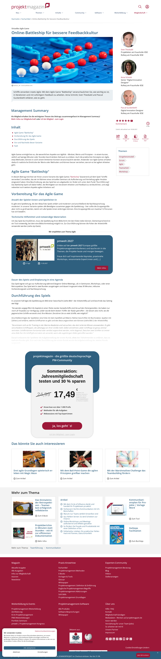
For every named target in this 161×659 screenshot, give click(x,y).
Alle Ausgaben (17, 571)
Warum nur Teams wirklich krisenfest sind (81, 514)
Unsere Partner (111, 629)
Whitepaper (63, 582)
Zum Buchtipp (137, 541)
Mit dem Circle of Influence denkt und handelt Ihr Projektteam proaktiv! (79, 505)
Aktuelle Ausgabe (19, 568)
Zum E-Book (43, 516)
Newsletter (16, 579)
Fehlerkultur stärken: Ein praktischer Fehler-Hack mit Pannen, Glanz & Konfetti (82, 532)
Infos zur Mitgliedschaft (21, 573)
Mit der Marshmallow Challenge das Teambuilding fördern (126, 472)
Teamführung (36, 547)
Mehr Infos (101, 268)
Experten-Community (116, 562)
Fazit (16, 146)
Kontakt (108, 612)
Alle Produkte (64, 609)
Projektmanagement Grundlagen (72, 597)
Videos (108, 573)
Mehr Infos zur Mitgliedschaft (23, 119)
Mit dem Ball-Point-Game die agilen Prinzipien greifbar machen (79, 472)
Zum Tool (136, 519)
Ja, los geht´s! (62, 426)
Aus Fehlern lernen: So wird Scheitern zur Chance (80, 517)
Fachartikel (25, 19)
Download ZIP (126, 136)
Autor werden (111, 621)
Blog (107, 571)
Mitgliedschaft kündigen (115, 615)
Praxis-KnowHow (67, 562)
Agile (121, 164)
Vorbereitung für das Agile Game (27, 136)
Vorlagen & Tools (65, 576)
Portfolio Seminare (19, 621)
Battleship (75, 177)
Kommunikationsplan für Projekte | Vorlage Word (137, 503)
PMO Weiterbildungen (21, 618)
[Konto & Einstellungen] (147, 7)
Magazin (16, 562)
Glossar (61, 579)
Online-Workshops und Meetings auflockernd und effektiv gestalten (78, 522)
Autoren (15, 576)
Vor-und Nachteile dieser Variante (28, 142)
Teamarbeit (124, 168)
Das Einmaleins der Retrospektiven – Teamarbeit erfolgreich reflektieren (43, 505)
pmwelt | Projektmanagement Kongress (28, 623)
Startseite (15, 19)
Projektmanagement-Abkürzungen (72, 591)
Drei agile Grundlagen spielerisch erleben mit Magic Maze (33, 472)
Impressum (110, 632)
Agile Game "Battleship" (24, 132)
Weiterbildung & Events (23, 603)
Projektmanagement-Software (73, 603)
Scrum (122, 160)
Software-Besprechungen (68, 612)
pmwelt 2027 (65, 241)
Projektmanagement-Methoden (71, 571)
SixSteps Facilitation (135, 529)
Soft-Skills (62, 594)
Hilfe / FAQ (109, 609)
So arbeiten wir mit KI (114, 626)
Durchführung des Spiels (24, 139)
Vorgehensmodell (126, 157)
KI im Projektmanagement (22, 615)
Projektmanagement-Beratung (118, 568)
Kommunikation (53, 547)
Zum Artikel (21, 478)
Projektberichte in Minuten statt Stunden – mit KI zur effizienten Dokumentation (44, 530)
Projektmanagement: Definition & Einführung (77, 585)
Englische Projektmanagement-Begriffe (74, 588)
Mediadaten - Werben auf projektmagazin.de (123, 618)
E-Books (61, 573)
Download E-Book (135, 136)
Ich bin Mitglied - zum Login (52, 119)
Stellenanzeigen (111, 576)
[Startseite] (31, 7)
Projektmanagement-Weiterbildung (26, 609)
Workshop (123, 171)
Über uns (110, 603)
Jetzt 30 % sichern (143, 655)
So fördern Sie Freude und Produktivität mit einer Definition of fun (82, 527)
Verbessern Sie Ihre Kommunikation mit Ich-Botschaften (82, 510)
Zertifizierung (17, 612)
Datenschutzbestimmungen (45, 631)
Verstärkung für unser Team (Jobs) (119, 623)
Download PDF (145, 136)
